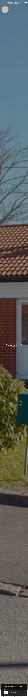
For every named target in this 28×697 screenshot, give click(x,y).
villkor (5, 689)
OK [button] (6, 692)
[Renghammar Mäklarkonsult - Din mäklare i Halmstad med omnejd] (14, 2)
